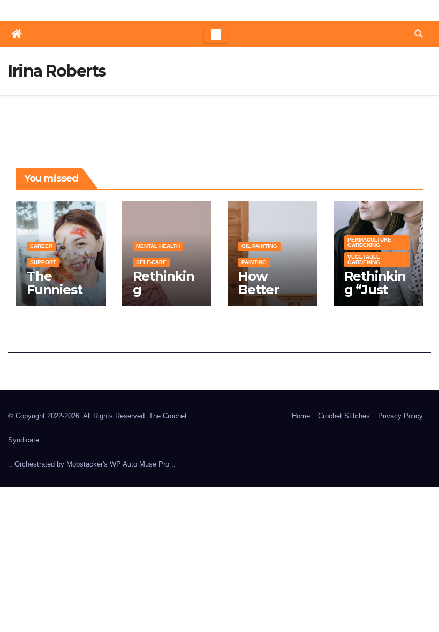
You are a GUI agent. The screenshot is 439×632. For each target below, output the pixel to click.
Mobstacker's (87, 464)
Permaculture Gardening (369, 242)
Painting (254, 262)
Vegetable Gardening (363, 259)
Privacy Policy (400, 416)
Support (43, 262)
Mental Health (158, 246)
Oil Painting (259, 246)
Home (301, 416)
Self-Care (151, 262)
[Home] (17, 34)
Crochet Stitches (344, 416)
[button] (418, 34)
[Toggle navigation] (216, 34)
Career (41, 246)
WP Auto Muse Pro (139, 464)
